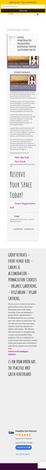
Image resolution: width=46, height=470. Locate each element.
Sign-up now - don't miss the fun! (23, 2)
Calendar (17, 229)
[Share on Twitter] (16, 237)
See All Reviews (23, 454)
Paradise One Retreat (26, 431)
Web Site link (22, 157)
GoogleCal (29, 229)
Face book (20, 161)
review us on (22, 447)
